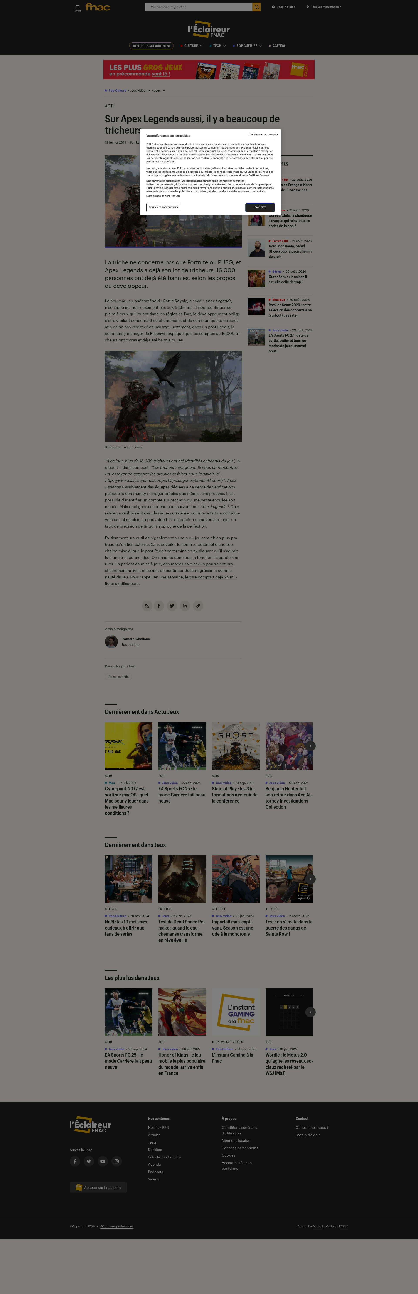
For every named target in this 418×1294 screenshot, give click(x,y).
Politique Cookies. (259, 175)
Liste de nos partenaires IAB (163, 195)
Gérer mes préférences (163, 207)
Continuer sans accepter (263, 134)
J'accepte (260, 207)
